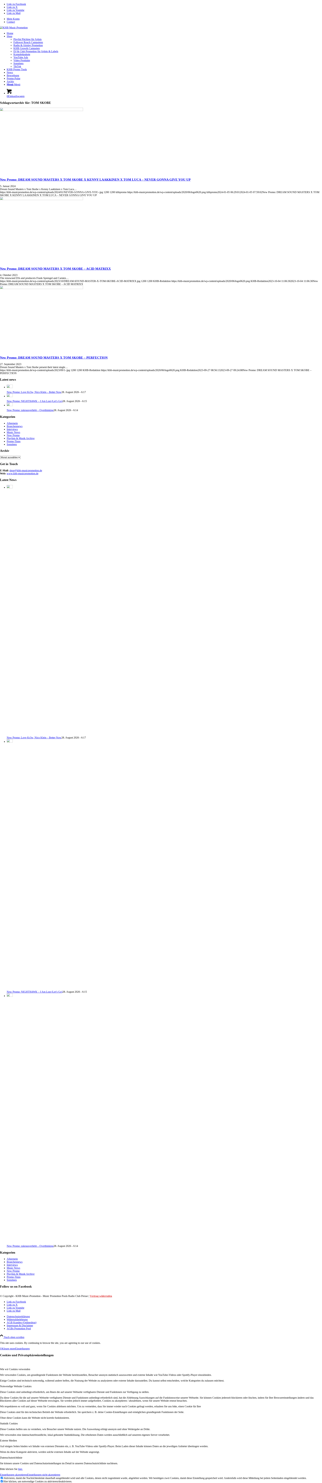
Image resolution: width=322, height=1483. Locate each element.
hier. (20, 1469)
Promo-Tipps (13, 441)
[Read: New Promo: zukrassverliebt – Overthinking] (10, 405)
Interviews (12, 429)
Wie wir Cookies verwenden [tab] (15, 1369)
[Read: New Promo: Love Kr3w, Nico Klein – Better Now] (10, 387)
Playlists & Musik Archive (21, 438)
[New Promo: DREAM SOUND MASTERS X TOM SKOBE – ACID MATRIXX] (41, 199)
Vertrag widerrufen (101, 1296)
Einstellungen (22, 1348)
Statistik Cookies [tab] (9, 1423)
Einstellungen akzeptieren (13, 1474)
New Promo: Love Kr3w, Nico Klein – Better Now (34, 392)
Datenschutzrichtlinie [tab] (11, 1457)
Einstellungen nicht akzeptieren (43, 1474)
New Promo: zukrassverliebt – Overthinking (30, 410)
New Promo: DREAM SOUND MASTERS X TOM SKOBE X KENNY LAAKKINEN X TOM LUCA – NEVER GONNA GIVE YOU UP (95, 179)
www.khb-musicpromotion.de (22, 473)
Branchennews (14, 426)
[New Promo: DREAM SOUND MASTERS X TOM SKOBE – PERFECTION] (41, 288)
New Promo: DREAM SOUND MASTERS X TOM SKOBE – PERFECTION (54, 357)
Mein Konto (13, 18)
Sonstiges (12, 444)
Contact (11, 21)
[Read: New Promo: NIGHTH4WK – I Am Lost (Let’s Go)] (10, 396)
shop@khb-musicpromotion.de (25, 470)
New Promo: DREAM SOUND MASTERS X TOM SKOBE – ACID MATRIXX (55, 268)
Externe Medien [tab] (8, 1440)
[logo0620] (14, 27)
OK (2, 1348)
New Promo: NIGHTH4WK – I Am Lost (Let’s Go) (34, 401)
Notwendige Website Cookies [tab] (16, 1386)
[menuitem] (164, 18)
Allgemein (12, 423)
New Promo (13, 435)
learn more (9, 1348)
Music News (13, 432)
